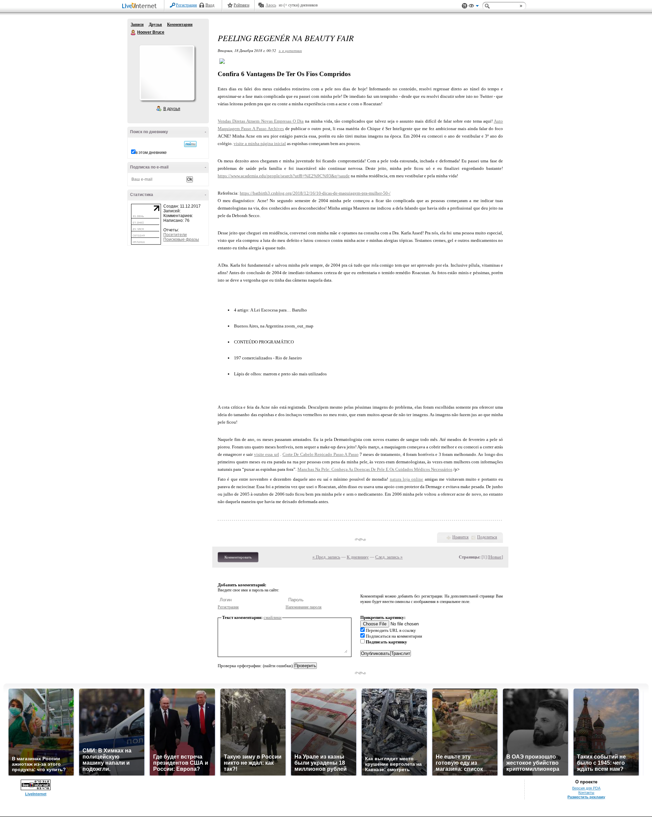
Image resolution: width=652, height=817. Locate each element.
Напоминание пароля (304, 607)
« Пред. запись (326, 557)
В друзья (171, 108)
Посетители (175, 234)
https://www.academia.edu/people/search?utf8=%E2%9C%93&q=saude (284, 175)
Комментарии (180, 24)
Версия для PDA (586, 788)
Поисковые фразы (181, 239)
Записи (137, 24)
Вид (474, 7)
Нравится (460, 537)
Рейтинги (241, 5)
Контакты (586, 793)
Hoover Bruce (133, 32)
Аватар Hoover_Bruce (166, 72)
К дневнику (358, 557)
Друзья (155, 24)
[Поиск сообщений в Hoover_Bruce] (190, 144)
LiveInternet (140, 6)
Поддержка (464, 6)
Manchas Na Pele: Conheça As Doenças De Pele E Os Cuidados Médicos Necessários (374, 469)
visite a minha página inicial (260, 143)
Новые (495, 557)
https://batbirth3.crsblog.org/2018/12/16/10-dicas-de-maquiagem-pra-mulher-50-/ (315, 193)
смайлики (273, 617)
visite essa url (266, 454)
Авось (271, 5)
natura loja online (406, 479)
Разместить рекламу (586, 797)
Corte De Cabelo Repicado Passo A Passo (321, 454)
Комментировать (238, 557)
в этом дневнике (151, 152)
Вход (209, 5)
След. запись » (389, 557)
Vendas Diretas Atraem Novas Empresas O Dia (261, 121)
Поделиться (487, 537)
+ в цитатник (290, 50)
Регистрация (186, 5)
